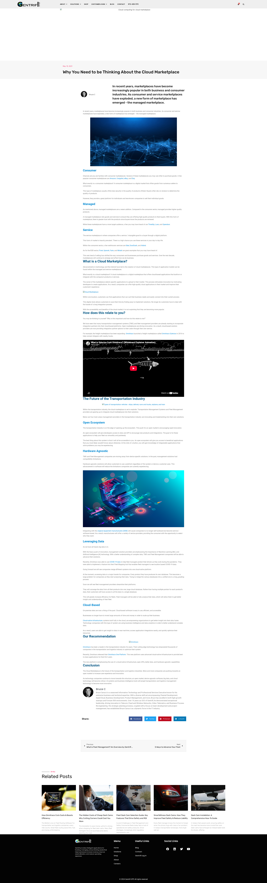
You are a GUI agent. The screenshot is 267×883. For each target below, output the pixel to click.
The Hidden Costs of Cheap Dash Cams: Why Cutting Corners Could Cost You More (96, 818)
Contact (121, 4)
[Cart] (238, 4)
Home (116, 848)
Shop (116, 855)
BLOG (112, 4)
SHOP (86, 4)
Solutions (117, 851)
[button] (63, 4)
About (62, 4)
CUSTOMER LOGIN (98, 4)
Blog (137, 848)
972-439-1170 (133, 4)
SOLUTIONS (74, 4)
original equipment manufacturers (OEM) (113, 531)
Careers (117, 863)
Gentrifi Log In (140, 855)
